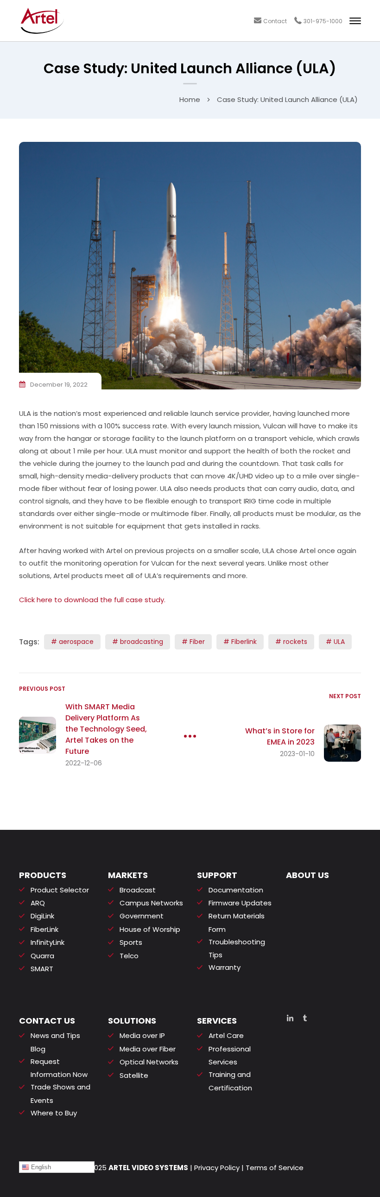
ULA (339, 641)
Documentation (236, 890)
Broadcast (138, 890)
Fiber (197, 641)
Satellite (134, 1075)
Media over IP (142, 1035)
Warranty (225, 967)
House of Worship (150, 929)
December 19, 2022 (59, 384)
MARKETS (128, 875)
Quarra (42, 956)
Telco (129, 956)
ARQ (38, 903)
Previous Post (42, 689)
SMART (42, 969)
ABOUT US (307, 875)
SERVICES (217, 1020)
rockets (295, 641)
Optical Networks (149, 1062)
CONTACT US (47, 1020)
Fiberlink (244, 641)
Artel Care (226, 1035)
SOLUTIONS (132, 1020)
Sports (131, 942)
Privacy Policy (217, 1167)
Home (189, 99)
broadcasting (141, 641)
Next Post (345, 696)
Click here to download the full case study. (92, 600)
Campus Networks (151, 903)
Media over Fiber (148, 1049)
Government (142, 916)
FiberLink (44, 929)
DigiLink (42, 916)
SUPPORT (217, 875)
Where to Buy (54, 1113)
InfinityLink (47, 942)
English (40, 1167)
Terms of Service (275, 1167)
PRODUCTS (42, 875)
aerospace (76, 641)
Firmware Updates (240, 903)
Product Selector (60, 890)
